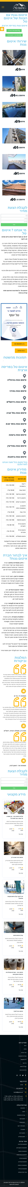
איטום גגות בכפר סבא (16, 424)
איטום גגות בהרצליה (16, 380)
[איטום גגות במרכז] (24, 387)
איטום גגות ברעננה (17, 435)
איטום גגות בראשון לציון (21, 1148)
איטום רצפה (19, 173)
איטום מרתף (22, 1119)
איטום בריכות (22, 1133)
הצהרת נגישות (23, 1066)
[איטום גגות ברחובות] (24, 453)
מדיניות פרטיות (23, 1070)
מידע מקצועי (23, 1059)
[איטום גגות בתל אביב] (24, 409)
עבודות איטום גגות (22, 1056)
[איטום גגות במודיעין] (24, 442)
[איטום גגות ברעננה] (24, 431)
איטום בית (20, 69)
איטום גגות (19, 121)
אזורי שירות (23, 1052)
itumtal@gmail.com (18, 1092)
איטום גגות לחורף (18, 1011)
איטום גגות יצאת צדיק (17, 857)
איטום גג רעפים (17, 199)
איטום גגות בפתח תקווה (22, 1155)
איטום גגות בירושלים (16, 402)
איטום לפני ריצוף (21, 1126)
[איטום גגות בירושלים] (24, 398)
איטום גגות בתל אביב (16, 413)
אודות (25, 1049)
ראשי (25, 1045)
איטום (23, 1111)
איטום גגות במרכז (18, 391)
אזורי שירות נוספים (22, 1172)
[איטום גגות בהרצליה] (24, 376)
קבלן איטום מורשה (18, 935)
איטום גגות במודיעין (16, 446)
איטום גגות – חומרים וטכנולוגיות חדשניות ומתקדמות (14, 973)
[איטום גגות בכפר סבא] (24, 420)
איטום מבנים (19, 147)
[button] (3, 361)
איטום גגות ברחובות (17, 456)
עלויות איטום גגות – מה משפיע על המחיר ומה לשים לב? (15, 817)
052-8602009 (19, 1088)
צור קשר (24, 1063)
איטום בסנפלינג (17, 95)
